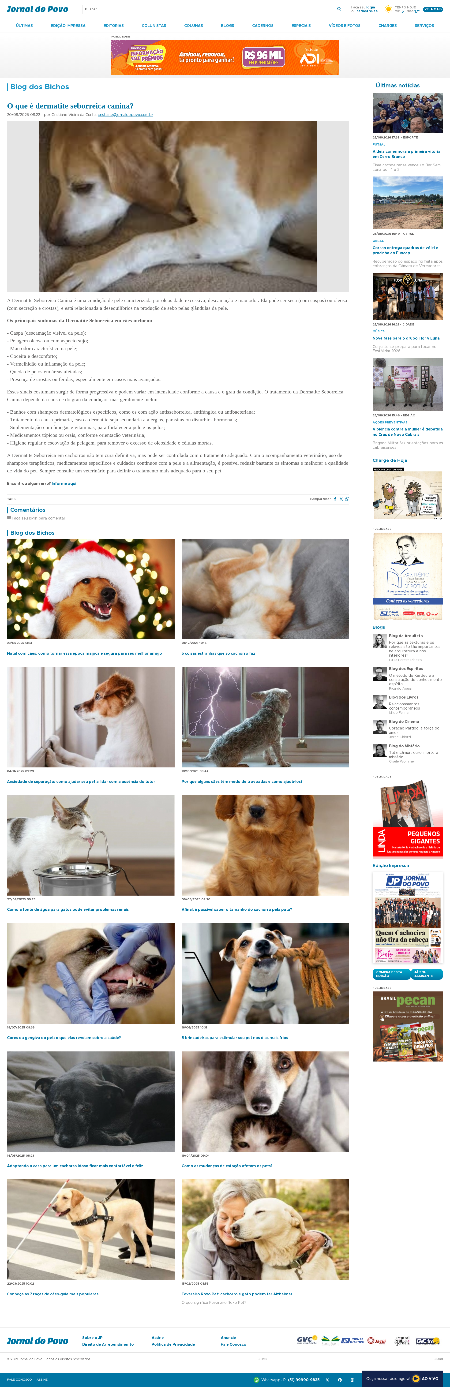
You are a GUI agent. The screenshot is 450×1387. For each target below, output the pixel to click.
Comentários (27, 510)
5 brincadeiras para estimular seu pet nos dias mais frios (235, 1038)
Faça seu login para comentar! (38, 518)
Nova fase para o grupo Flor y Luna (406, 338)
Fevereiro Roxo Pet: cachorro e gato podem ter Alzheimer (237, 1294)
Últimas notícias (398, 86)
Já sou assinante (423, 974)
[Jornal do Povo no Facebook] (341, 1380)
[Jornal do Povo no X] (328, 1380)
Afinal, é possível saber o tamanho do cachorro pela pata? (237, 910)
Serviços (424, 26)
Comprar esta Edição (389, 974)
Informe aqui (64, 484)
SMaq (439, 1359)
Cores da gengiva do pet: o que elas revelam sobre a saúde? (64, 1038)
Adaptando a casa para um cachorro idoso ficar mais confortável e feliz (75, 1166)
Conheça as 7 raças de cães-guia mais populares (52, 1294)
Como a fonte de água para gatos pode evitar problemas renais (68, 910)
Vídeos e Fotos (344, 26)
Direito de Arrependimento (108, 1344)
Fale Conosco (233, 1344)
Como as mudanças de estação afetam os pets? (227, 1166)
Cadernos (263, 26)
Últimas (24, 26)
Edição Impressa (68, 26)
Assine (158, 1338)
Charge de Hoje (390, 460)
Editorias (114, 26)
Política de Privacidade (173, 1344)
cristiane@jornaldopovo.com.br (125, 115)
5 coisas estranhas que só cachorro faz (218, 653)
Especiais (301, 26)
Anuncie (228, 1338)
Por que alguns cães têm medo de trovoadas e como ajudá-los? (242, 782)
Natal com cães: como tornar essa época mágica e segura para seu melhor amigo (84, 653)
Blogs (227, 26)
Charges (388, 26)
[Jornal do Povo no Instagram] (353, 1380)
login (370, 7)
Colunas (193, 26)
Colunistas (154, 26)
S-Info (263, 1359)
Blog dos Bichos (32, 533)
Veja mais (433, 9)
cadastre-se (367, 11)
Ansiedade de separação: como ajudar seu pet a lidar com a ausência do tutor (81, 782)
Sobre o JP (92, 1338)
